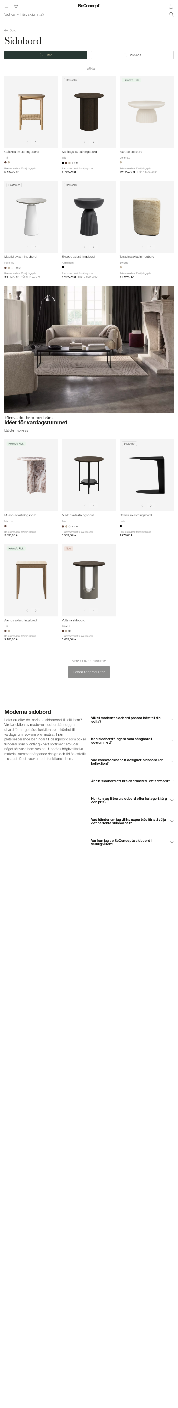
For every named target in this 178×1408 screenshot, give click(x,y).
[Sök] (171, 14)
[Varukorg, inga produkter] (171, 6)
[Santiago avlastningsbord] (89, 112)
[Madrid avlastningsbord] (31, 217)
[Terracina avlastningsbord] (147, 217)
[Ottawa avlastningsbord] (147, 475)
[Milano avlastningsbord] (31, 475)
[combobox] (89, 14)
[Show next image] (35, 142)
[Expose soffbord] (147, 112)
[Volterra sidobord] (89, 580)
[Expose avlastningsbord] (89, 217)
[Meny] (6, 6)
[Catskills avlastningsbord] (31, 112)
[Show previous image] (27, 142)
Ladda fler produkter (89, 672)
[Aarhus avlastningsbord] (31, 580)
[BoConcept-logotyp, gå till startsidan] (89, 6)
